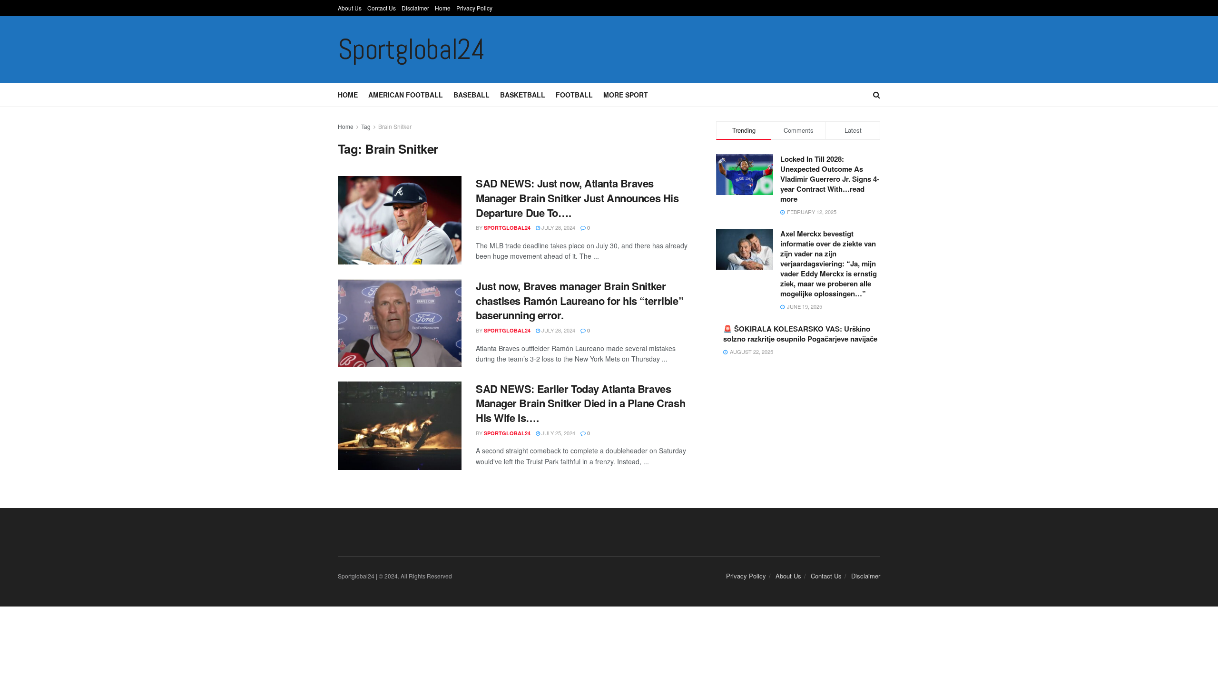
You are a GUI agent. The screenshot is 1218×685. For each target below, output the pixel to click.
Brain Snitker (395, 126)
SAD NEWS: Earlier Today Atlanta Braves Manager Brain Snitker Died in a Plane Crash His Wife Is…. (580, 403)
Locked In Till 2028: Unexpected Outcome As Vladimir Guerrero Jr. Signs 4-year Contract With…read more (829, 179)
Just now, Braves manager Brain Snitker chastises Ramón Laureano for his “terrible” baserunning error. (579, 300)
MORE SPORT (625, 94)
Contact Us (381, 8)
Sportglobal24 (411, 49)
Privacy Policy (474, 8)
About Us (350, 8)
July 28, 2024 (557, 227)
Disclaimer (415, 8)
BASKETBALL (522, 94)
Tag (366, 126)
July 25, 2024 (557, 433)
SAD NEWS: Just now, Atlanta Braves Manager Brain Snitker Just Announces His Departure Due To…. (577, 198)
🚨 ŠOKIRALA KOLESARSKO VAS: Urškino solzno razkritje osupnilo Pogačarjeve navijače (800, 333)
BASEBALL (471, 94)
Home (443, 8)
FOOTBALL (574, 94)
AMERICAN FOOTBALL (405, 94)
